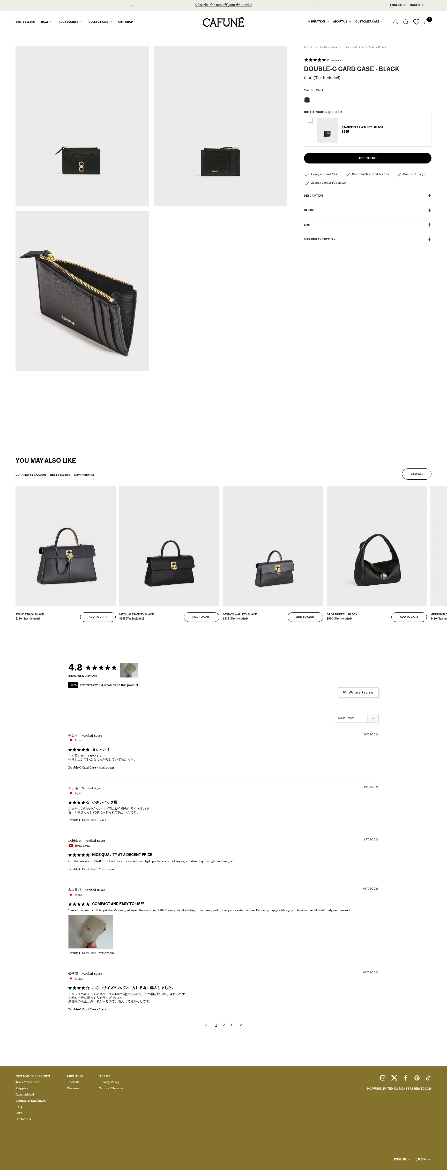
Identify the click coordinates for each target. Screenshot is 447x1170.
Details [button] (309, 210)
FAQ (19, 1107)
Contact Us (23, 1119)
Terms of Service (111, 1088)
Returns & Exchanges (31, 1100)
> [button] (241, 1024)
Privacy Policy (109, 1082)
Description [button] (313, 196)
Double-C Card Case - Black (87, 820)
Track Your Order (28, 1082)
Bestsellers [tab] (60, 475)
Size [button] (307, 225)
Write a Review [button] (361, 692)
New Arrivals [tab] (84, 475)
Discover (73, 1088)
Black (307, 100)
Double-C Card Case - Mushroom (91, 767)
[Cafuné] (223, 22)
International (25, 1094)
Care (19, 1113)
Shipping (22, 1088)
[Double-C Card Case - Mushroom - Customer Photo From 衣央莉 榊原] (129, 670)
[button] (406, 22)
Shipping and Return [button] (320, 239)
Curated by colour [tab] (31, 475)
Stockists (73, 1082)
